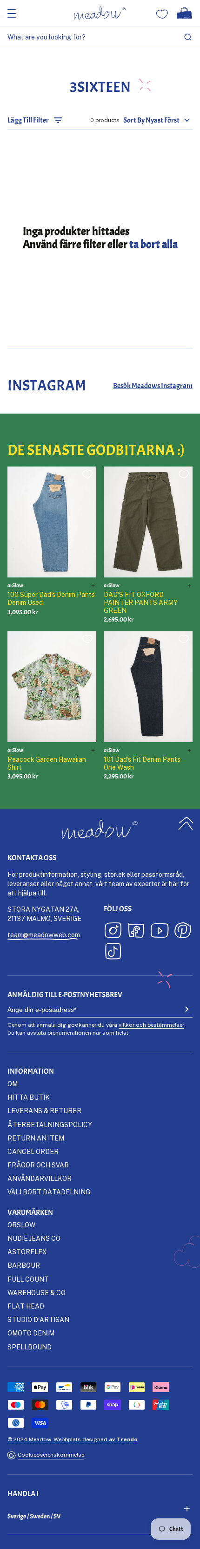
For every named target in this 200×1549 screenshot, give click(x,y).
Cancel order (33, 1151)
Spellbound (29, 1347)
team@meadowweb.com (43, 935)
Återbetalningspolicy (49, 1124)
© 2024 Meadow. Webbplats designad (72, 1439)
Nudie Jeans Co (33, 1238)
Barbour (23, 1265)
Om (12, 1084)
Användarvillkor (39, 1178)
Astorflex (27, 1252)
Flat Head (25, 1306)
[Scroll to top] (186, 823)
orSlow (21, 1225)
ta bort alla (153, 244)
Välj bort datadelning (48, 1192)
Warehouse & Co (36, 1292)
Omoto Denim (30, 1333)
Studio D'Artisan (38, 1319)
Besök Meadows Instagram (153, 385)
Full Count (28, 1279)
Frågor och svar (38, 1165)
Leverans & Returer (44, 1111)
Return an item (35, 1138)
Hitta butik (28, 1097)
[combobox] (100, 37)
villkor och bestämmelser (151, 1024)
